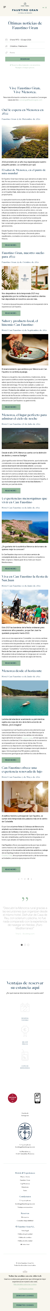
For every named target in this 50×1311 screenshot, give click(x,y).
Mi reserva (25, 1217)
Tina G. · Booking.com (25, 934)
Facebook (25, 1113)
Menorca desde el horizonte (22, 671)
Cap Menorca (25, 1184)
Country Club (7, 855)
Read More (10, 245)
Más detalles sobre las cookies (25, 1284)
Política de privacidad (25, 1234)
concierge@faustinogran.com (30, 100)
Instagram (25, 1115)
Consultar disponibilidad (25, 1220)
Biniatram (25, 1187)
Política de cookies (25, 1237)
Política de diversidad (25, 1241)
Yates (25, 1190)
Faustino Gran (9, 119)
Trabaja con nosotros (25, 1207)
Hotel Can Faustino (12, 330)
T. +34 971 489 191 (25, 1145)
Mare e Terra (25, 1177)
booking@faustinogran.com (25, 1147)
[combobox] (25, 39)
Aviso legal (25, 1230)
